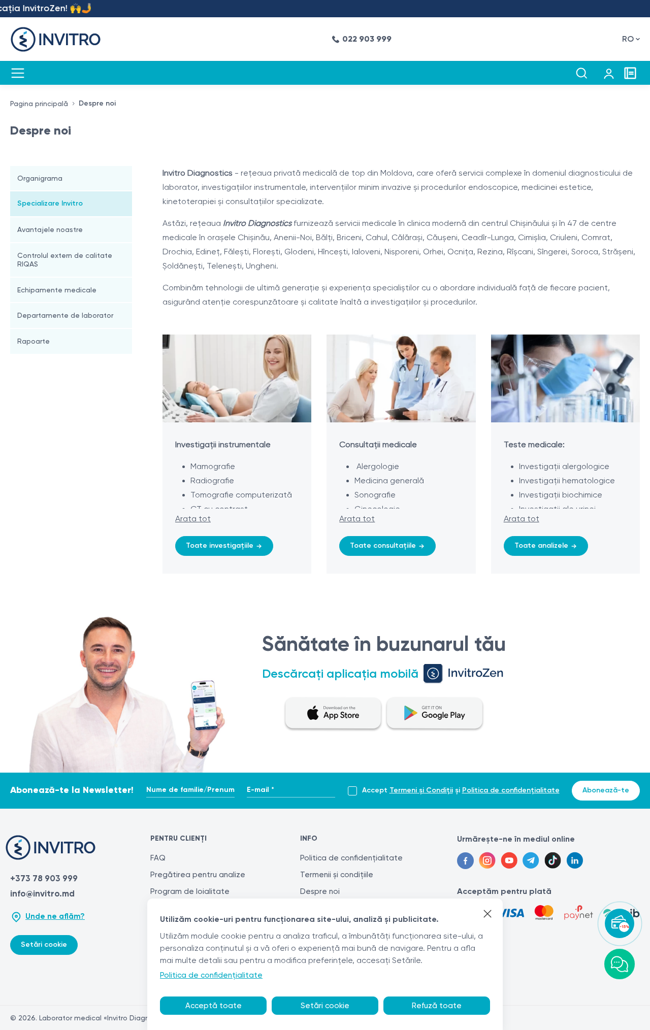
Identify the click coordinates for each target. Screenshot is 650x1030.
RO (628, 39)
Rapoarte (33, 341)
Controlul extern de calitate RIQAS (64, 259)
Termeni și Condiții (421, 790)
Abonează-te (605, 790)
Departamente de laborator (65, 315)
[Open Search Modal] (581, 73)
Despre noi (320, 891)
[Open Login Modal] (609, 73)
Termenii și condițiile (336, 874)
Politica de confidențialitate (511, 790)
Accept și (461, 790)
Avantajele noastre (50, 229)
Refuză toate (437, 1005)
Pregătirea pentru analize (197, 874)
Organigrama (39, 178)
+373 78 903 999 (44, 878)
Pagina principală (39, 103)
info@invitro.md (42, 893)
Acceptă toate (213, 1005)
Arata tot (193, 518)
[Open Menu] (17, 73)
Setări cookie (44, 944)
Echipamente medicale (56, 290)
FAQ (158, 857)
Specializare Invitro (50, 203)
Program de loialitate (190, 891)
